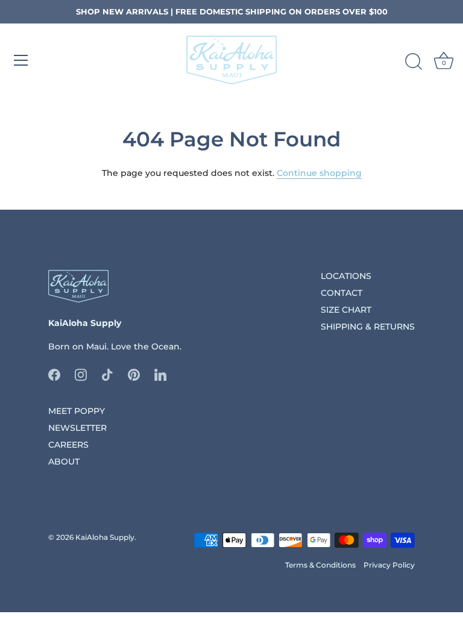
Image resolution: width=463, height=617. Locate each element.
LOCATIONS (346, 276)
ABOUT (64, 461)
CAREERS (68, 444)
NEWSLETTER (77, 427)
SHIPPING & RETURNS (368, 326)
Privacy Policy (389, 564)
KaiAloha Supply (104, 537)
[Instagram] (81, 373)
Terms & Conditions (320, 564)
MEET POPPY (76, 411)
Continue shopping (319, 173)
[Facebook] (54, 373)
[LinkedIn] (160, 373)
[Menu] (21, 60)
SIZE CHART (346, 309)
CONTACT (341, 292)
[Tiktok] (107, 373)
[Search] (413, 62)
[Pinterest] (134, 373)
